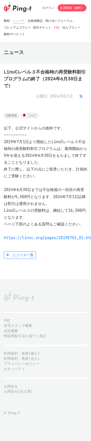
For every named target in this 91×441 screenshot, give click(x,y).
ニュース (19, 21)
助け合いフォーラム (59, 21)
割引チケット (42, 27)
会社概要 (11, 331)
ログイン (48, 8)
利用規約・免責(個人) (22, 353)
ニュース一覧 (22, 255)
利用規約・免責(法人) (22, 358)
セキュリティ (14, 369)
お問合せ (11, 386)
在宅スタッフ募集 (18, 325)
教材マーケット (14, 34)
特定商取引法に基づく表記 (25, 336)
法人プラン (69, 27)
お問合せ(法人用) (18, 391)
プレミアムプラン (16, 27)
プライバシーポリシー (21, 364)
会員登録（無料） (72, 8)
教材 (7, 21)
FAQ (56, 27)
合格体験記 (35, 21)
